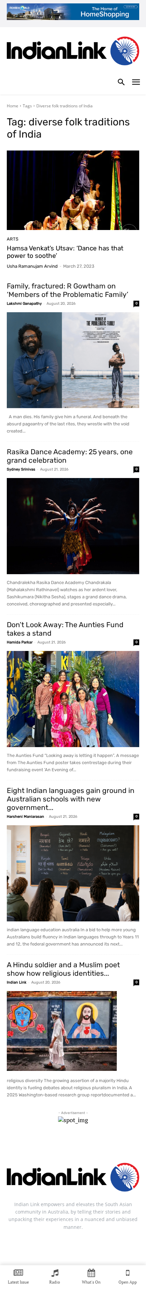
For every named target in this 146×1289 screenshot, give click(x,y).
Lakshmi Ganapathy (24, 303)
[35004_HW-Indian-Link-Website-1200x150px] (73, 11)
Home (12, 106)
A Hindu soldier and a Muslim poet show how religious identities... (63, 968)
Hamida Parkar (20, 642)
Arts (12, 239)
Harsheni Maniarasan (25, 816)
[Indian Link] (73, 52)
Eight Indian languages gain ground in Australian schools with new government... (70, 799)
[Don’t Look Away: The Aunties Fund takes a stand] (73, 699)
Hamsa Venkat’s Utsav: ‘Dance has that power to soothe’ (65, 252)
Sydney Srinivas (21, 469)
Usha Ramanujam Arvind (32, 266)
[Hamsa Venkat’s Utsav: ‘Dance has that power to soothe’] (73, 190)
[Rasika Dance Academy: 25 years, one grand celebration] (73, 526)
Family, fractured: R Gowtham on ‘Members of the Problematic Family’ (67, 290)
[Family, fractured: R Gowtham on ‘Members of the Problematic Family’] (73, 360)
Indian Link (16, 982)
